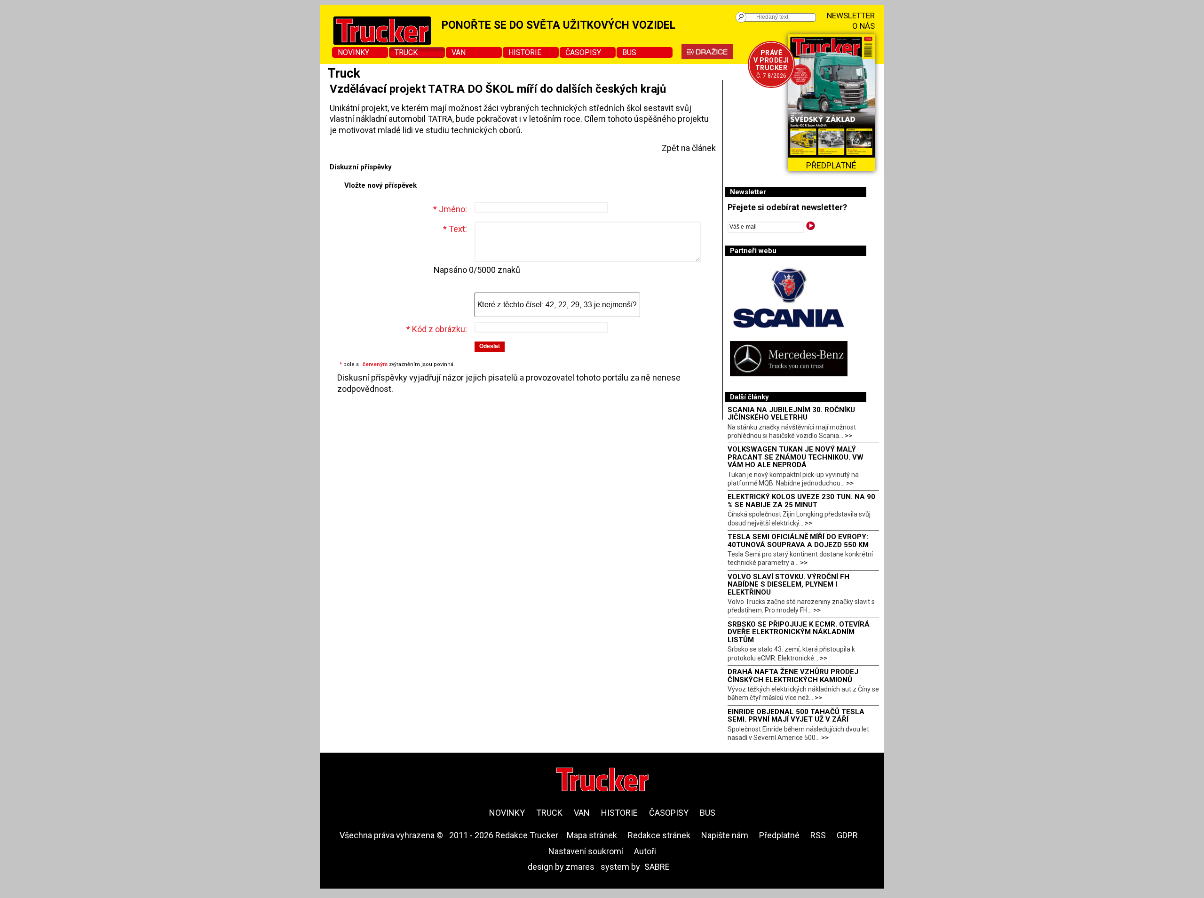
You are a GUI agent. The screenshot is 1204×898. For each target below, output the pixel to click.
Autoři (645, 851)
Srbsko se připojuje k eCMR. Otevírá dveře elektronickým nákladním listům (799, 632)
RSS (818, 835)
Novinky (353, 52)
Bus (629, 52)
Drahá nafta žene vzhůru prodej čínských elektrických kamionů (793, 676)
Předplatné (779, 835)
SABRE (657, 867)
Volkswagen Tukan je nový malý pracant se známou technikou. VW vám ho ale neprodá (795, 457)
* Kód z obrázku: (436, 329)
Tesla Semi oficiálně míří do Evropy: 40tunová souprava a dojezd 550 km (798, 540)
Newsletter (851, 15)
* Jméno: (450, 209)
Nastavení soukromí (585, 851)
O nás (863, 26)
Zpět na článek (689, 148)
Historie (524, 52)
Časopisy (583, 52)
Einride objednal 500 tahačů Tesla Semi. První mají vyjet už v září (796, 715)
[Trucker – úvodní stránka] (602, 780)
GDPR (847, 835)
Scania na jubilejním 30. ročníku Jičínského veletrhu (791, 413)
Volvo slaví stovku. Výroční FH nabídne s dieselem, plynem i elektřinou (788, 584)
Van (459, 52)
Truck (406, 52)
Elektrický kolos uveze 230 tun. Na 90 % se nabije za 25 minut (801, 501)
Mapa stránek (592, 835)
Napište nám (724, 835)
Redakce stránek (659, 835)
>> (848, 435)
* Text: (455, 229)
